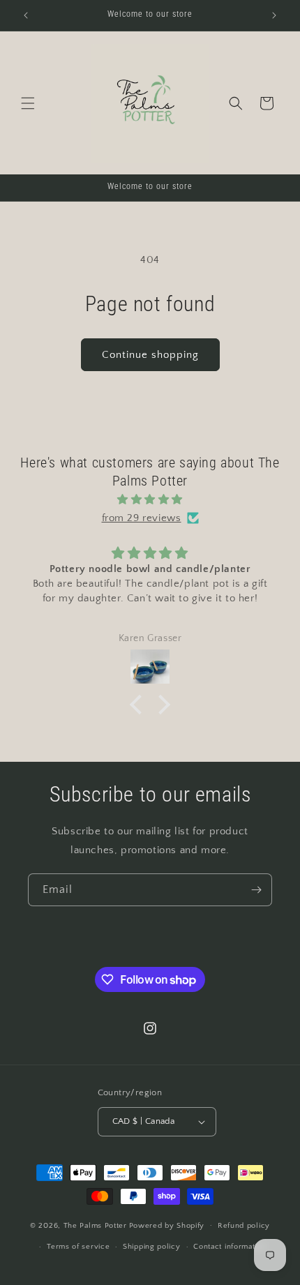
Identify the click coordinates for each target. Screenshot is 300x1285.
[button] (28, 103)
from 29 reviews (141, 518)
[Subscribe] (256, 889)
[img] (150, 499)
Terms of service (78, 1246)
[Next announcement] (274, 15)
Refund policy (244, 1226)
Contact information (229, 1246)
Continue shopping (150, 355)
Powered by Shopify (167, 1225)
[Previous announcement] (25, 15)
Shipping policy (152, 1246)
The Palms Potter (95, 1225)
